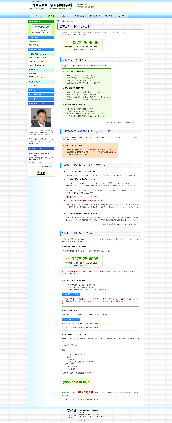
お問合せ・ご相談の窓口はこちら (82, 49)
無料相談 (51, 16)
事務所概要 (33, 73)
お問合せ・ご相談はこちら (41, 32)
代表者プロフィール (36, 77)
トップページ (37, 16)
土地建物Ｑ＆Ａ (64, 16)
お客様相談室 (48, 166)
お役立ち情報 (33, 37)
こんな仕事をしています (37, 65)
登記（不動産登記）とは (37, 58)
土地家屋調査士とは (36, 61)
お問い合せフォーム (71, 319)
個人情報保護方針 (35, 94)
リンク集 (32, 99)
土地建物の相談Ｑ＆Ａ (36, 41)
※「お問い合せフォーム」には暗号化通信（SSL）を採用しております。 (84, 323)
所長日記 (32, 90)
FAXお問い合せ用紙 (71, 294)
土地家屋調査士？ (94, 16)
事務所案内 (108, 16)
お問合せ (122, 16)
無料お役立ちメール (36, 45)
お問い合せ (33, 85)
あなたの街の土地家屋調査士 (129, 224)
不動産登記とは (79, 16)
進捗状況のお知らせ (36, 49)
